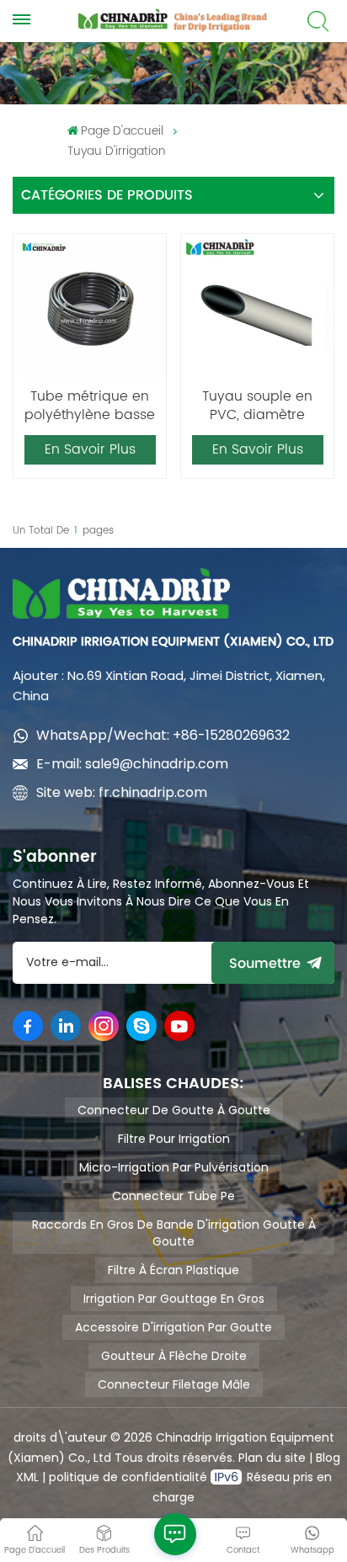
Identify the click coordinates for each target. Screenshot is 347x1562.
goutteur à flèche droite (174, 1355)
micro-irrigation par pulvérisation (174, 1167)
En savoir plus (90, 449)
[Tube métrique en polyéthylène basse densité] (89, 309)
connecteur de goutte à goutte (173, 1110)
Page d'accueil (122, 131)
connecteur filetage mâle (174, 1384)
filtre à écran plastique (173, 1270)
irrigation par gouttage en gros (173, 1298)
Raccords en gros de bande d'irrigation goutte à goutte (174, 1233)
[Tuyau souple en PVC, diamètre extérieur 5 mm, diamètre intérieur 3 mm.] (257, 309)
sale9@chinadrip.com (156, 763)
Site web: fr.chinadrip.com (121, 792)
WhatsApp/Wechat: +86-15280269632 (163, 735)
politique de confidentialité (130, 1477)
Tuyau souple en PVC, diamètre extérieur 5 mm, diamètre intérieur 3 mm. (257, 405)
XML (27, 1477)
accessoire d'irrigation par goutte (173, 1327)
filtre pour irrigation (174, 1138)
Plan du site (272, 1457)
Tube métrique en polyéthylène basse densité (89, 405)
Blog (328, 1457)
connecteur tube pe (173, 1195)
